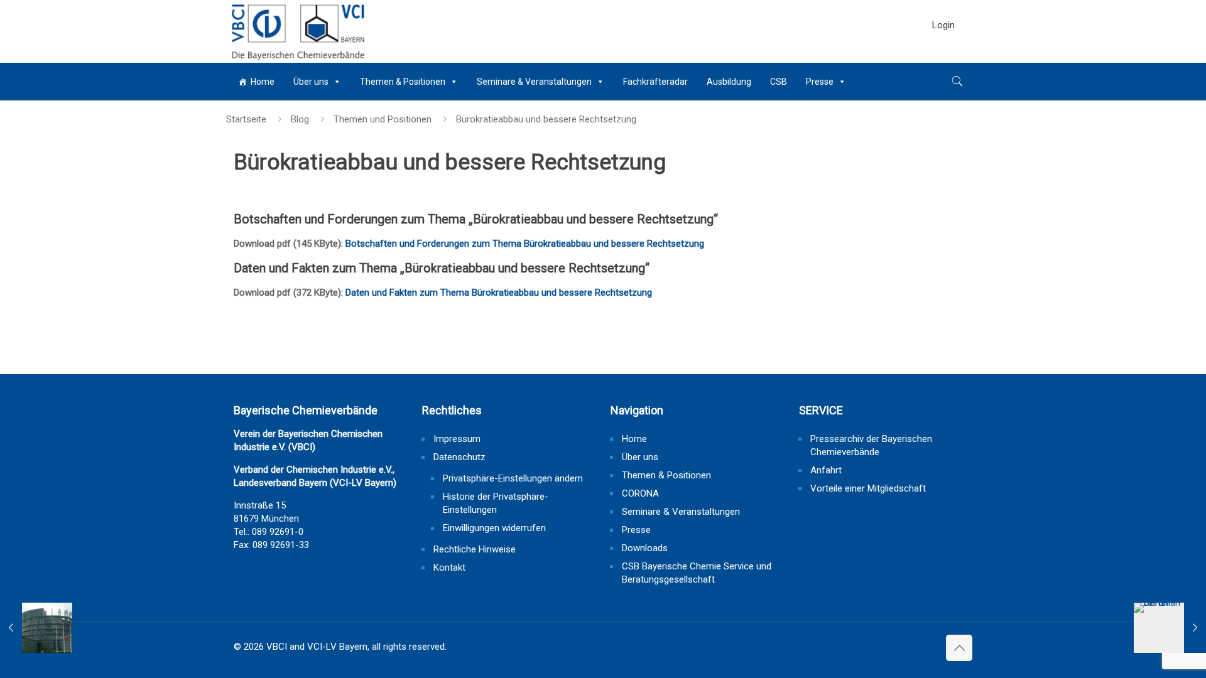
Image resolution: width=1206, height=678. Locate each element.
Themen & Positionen (402, 82)
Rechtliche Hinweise (474, 549)
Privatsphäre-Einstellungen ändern (513, 478)
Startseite (246, 119)
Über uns (311, 82)
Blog (300, 119)
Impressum (457, 438)
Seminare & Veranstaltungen (534, 82)
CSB (778, 82)
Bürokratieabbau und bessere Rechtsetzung (546, 119)
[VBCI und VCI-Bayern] (296, 31)
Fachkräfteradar (655, 82)
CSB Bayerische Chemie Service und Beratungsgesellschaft (696, 573)
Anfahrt (826, 470)
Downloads (645, 548)
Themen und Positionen (383, 119)
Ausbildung (729, 82)
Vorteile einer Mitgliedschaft (868, 488)
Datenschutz (459, 457)
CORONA (640, 493)
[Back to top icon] (959, 648)
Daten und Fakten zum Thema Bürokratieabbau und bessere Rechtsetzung (498, 292)
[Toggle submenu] (943, 56)
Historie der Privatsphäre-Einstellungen (495, 503)
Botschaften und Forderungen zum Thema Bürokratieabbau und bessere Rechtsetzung (524, 243)
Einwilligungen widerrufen (494, 528)
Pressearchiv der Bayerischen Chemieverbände (871, 445)
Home (262, 82)
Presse (820, 82)
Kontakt (449, 567)
